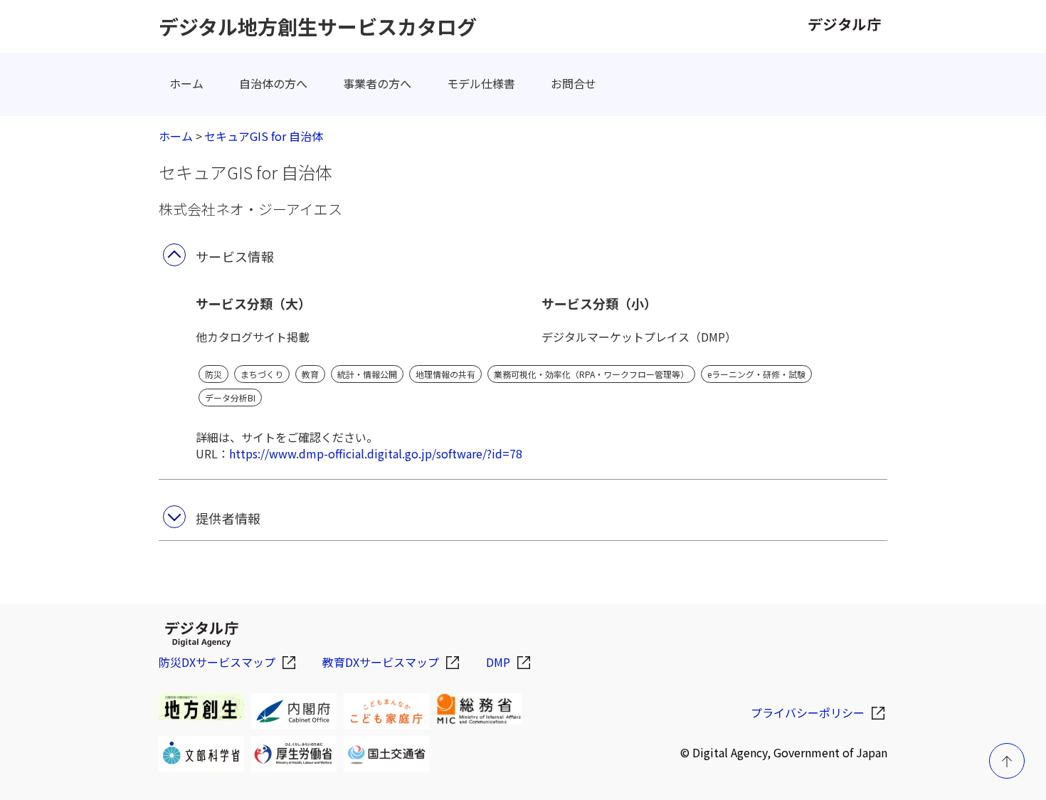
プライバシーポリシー (808, 712)
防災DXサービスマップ (217, 661)
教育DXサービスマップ (380, 661)
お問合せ (573, 83)
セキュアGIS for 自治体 (263, 135)
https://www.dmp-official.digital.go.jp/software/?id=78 (375, 453)
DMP (498, 661)
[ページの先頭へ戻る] (1007, 761)
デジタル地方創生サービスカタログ (318, 26)
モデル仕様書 (481, 83)
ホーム (186, 83)
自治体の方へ (273, 83)
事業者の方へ (377, 83)
